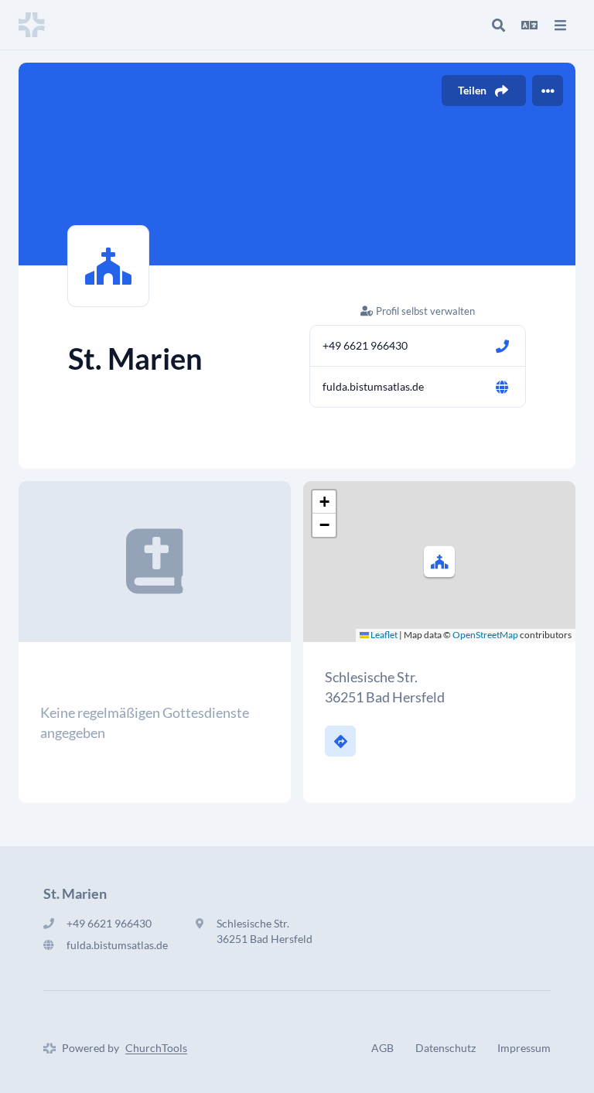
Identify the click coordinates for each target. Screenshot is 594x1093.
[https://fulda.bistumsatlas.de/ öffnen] (502, 387)
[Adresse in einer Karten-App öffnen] (340, 741)
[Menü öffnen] (559, 24)
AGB (382, 1047)
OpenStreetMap (485, 634)
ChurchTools (156, 1047)
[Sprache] (529, 24)
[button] (439, 561)
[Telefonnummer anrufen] (502, 346)
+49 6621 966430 (365, 345)
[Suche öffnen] (498, 24)
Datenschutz (445, 1047)
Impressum (524, 1047)
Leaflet (383, 634)
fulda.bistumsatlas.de (373, 386)
